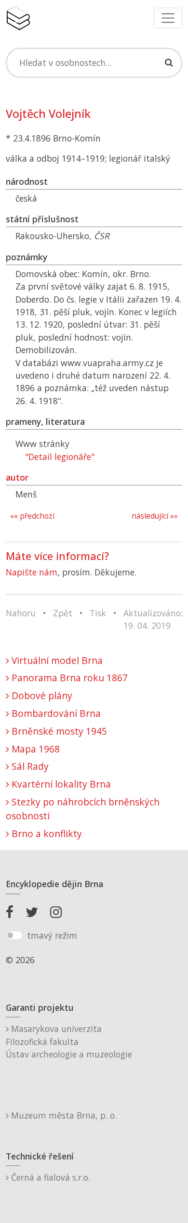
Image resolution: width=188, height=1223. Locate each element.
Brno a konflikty (45, 833)
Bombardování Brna (55, 713)
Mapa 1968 (34, 748)
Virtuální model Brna (56, 660)
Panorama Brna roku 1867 (68, 677)
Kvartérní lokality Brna (60, 783)
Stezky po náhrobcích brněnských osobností (83, 808)
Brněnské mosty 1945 (58, 731)
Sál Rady (29, 766)
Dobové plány (40, 695)
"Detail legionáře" (59, 456)
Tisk (98, 613)
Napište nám (31, 572)
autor (17, 477)
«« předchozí (32, 516)
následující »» (155, 516)
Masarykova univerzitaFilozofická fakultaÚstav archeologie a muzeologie (69, 1041)
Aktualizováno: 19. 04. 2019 (153, 619)
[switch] (14, 935)
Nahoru (21, 613)
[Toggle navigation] (168, 18)
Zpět (62, 613)
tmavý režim (52, 935)
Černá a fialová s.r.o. (49, 1177)
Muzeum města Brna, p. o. (63, 1115)
